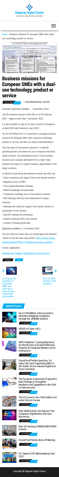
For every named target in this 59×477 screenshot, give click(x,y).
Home (5, 34)
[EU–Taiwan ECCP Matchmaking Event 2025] (9, 457)
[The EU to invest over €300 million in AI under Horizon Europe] (9, 401)
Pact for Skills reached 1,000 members (49, 281)
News (19, 260)
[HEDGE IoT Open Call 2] (9, 332)
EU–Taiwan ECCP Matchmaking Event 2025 (37, 455)
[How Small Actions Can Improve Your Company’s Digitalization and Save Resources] (9, 414)
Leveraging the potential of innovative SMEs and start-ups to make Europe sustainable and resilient (9, 287)
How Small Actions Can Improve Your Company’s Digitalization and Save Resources (37, 413)
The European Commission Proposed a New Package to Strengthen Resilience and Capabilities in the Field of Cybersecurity (38, 383)
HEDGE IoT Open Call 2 (29, 328)
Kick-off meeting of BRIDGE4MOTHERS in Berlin (37, 428)
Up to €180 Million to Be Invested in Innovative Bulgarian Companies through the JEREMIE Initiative (36, 316)
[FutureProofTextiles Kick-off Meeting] (9, 443)
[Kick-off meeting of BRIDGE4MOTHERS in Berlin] (9, 430)
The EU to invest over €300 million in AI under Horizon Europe (38, 399)
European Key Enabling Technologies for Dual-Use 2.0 (26, 253)
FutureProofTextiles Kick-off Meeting (37, 439)
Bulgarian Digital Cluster (29, 12)
